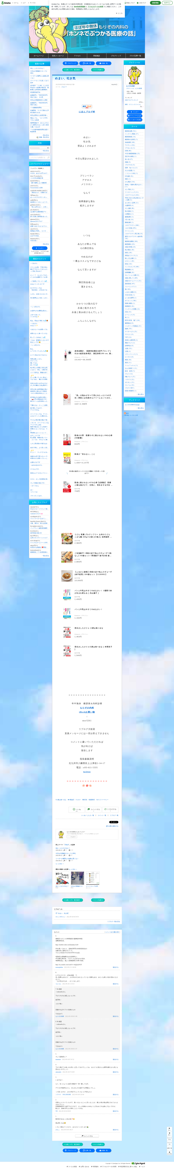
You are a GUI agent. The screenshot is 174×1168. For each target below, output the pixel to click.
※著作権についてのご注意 (131, 415)
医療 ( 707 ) (128, 329)
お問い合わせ (85, 1166)
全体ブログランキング (131, 100)
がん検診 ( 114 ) (130, 182)
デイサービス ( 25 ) (131, 331)
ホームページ (39, 56)
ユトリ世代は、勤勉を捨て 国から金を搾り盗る (39, 372)
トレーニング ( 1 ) (130, 286)
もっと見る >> (60, 863)
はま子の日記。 (35, 236)
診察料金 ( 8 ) (129, 345)
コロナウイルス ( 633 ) (132, 195)
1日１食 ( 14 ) (129, 219)
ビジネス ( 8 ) (129, 357)
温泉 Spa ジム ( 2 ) (131, 167)
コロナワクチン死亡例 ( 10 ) (134, 234)
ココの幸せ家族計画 (36, 178)
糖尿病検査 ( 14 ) (130, 137)
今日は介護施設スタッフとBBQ (66, 853)
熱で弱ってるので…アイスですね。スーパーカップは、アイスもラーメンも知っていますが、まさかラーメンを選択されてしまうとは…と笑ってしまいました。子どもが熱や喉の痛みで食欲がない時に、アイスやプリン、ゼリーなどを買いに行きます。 (39, 414)
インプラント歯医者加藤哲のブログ (39, 528)
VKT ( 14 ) (128, 337)
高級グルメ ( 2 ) (130, 343)
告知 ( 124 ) (128, 264)
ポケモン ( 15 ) (129, 382)
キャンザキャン (60, 917)
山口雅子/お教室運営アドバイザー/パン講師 (39, 212)
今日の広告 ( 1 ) (130, 295)
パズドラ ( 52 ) (129, 379)
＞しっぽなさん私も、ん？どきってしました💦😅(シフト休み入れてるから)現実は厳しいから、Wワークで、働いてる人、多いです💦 (39, 355)
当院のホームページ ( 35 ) (133, 281)
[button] (169, 1143)
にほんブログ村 (87, 112)
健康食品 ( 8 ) (129, 323)
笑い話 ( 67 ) (129, 159)
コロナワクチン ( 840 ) (132, 225)
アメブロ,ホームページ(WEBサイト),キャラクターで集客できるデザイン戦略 (39, 542)
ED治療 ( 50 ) (129, 176)
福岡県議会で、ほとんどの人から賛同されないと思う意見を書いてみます (39, 125)
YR (57, 1111)
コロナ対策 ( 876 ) (130, 228)
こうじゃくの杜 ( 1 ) (131, 173)
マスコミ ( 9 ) (129, 334)
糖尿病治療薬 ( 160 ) (131, 241)
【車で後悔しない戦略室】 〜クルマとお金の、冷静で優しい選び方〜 (39, 183)
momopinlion (59, 967)
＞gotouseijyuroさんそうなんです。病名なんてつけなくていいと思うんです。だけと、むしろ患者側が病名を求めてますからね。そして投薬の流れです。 (39, 474)
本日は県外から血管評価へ (38, 115)
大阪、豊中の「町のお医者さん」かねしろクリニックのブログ (39, 523)
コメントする (88, 1136)
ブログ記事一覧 (135, 56)
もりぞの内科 (87, 708)
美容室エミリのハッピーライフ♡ (39, 202)
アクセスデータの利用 (109, 1166)
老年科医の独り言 (36, 533)
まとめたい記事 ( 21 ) (131, 203)
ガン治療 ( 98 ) (129, 208)
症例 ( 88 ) (128, 151)
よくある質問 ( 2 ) (130, 298)
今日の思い (33, 240)
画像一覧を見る (44, 137)
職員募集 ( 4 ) (129, 269)
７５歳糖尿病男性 (36, 107)
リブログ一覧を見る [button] (113, 921)
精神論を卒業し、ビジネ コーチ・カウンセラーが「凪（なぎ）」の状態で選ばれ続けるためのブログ (39, 231)
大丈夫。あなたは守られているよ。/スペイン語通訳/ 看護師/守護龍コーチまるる (39, 173)
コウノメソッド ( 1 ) (131, 354)
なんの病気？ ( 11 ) (131, 368)
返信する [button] (115, 967)
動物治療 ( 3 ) (129, 222)
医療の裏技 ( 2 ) (130, 303)
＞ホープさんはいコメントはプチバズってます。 (36, 491)
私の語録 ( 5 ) (129, 211)
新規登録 (155, 3)
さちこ (58, 1130)
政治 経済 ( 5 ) (130, 371)
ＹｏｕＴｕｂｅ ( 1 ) (131, 365)
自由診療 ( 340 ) (130, 142)
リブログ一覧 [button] (114, 815)
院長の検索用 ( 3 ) (130, 391)
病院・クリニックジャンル (133, 104)
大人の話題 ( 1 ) (130, 170)
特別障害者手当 (35, 92)
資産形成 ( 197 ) (130, 284)
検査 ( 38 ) (128, 360)
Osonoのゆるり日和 (36, 188)
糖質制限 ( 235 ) (130, 244)
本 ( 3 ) (127, 317)
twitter (87, 772)
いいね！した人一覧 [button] (87, 815)
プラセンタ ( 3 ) (130, 148)
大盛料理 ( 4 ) (129, 205)
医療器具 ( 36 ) (129, 306)
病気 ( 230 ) (128, 252)
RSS (127, 413)
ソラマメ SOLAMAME (63, 1094)
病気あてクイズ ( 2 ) (131, 255)
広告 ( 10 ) (128, 312)
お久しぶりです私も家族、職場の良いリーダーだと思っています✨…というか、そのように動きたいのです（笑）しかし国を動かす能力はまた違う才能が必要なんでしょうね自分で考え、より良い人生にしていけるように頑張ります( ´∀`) (39, 441)
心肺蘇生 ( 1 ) (129, 214)
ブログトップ (116, 56)
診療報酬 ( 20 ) (129, 272)
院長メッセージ (58, 56)
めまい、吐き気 (65, 78)
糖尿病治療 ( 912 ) (130, 131)
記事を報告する (113, 826)
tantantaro (58, 1059)
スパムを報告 (72, 1166)
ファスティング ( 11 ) (131, 192)
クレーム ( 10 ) (129, 385)
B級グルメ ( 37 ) (130, 377)
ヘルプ (143, 1166)
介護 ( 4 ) (128, 351)
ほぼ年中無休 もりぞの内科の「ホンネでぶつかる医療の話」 (88, 36)
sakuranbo (58, 1072)
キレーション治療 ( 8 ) (132, 275)
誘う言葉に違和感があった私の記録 (39, 216)
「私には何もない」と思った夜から (39, 207)
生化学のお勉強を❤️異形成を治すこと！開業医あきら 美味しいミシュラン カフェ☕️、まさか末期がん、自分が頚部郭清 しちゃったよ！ (39, 547)
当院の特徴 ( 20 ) (130, 247)
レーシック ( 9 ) (130, 315)
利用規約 (95, 1166)
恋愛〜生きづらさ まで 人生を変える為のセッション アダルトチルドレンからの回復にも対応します (39, 226)
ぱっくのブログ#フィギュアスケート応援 (39, 197)
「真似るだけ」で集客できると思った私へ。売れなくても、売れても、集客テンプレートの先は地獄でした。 (39, 192)
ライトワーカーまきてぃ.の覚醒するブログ (39, 518)
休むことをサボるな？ (63, 848)
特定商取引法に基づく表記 (128, 1166)
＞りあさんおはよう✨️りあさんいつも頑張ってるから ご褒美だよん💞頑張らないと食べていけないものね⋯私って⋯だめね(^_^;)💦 (39, 330)
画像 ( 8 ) (128, 162)
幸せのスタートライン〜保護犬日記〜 (39, 509)
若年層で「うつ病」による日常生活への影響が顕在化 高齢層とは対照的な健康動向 (39, 87)
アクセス (77, 56)
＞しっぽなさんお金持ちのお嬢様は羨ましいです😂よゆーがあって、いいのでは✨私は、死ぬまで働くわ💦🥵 (39, 313)
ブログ (63, 87)
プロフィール (130, 88)
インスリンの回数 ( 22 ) (132, 309)
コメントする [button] (95, 810)
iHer (81, 712)
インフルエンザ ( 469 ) (132, 267)
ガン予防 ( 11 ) (129, 189)
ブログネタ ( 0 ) (130, 165)
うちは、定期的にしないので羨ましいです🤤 (39, 341)
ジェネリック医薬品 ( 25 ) (133, 326)
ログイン (167, 3)
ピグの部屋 (138, 88)
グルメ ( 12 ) (129, 374)
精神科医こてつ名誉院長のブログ (39, 552)
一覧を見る (140, 394)
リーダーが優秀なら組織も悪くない (67, 858)
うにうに (58, 984)
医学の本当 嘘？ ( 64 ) (132, 320)
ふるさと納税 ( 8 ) (130, 292)
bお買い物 (89, 712)
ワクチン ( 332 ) (130, 145)
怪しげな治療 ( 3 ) (130, 258)
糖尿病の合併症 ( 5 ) (131, 139)
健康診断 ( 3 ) (129, 217)
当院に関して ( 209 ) (131, 278)
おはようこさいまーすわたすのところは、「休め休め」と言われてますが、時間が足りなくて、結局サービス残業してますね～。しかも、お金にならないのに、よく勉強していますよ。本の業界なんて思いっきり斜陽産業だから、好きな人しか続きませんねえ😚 (39, 291)
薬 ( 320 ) (128, 289)
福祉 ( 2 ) (128, 179)
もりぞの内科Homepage (132, 404)
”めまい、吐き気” (63, 913)
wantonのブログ (36, 514)
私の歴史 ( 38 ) (129, 250)
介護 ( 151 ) (128, 348)
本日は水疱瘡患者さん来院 (38, 100)
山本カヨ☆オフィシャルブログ (39, 538)
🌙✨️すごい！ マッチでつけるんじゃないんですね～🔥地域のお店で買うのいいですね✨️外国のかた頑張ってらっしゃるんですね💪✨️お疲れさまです (39, 456)
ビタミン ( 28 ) (129, 261)
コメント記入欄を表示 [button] (112, 932)
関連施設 (96, 56)
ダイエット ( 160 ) (130, 300)
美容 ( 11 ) (128, 362)
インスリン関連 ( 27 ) (131, 134)
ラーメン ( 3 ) (129, 231)
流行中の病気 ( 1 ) (130, 156)
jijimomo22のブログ (36, 221)
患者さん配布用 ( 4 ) (131, 340)
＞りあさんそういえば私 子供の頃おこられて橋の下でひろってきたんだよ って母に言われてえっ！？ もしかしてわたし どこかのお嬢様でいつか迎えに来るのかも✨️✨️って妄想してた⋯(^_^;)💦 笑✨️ (39, 272)
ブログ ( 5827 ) (129, 388)
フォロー (73, 837)
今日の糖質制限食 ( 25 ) (132, 153)
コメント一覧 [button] (102, 815)
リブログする (111, 810)
